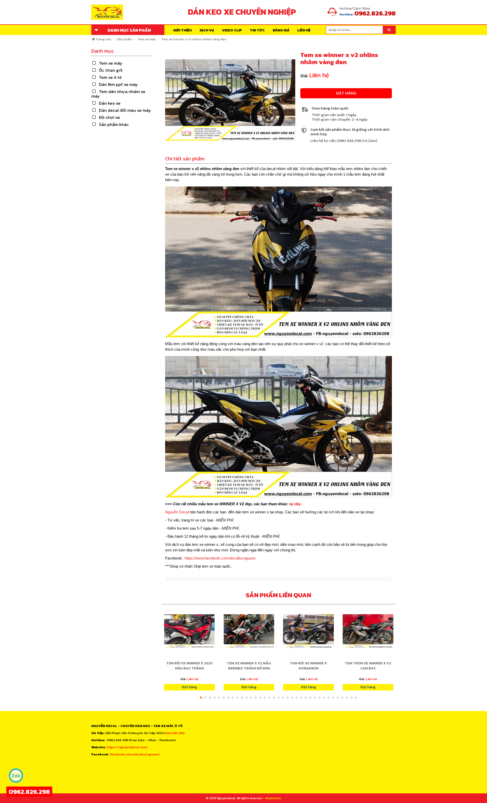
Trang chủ (103, 39)
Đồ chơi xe (109, 117)
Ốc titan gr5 (111, 70)
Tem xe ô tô (110, 77)
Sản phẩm (124, 39)
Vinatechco (273, 798)
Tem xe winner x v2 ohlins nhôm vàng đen (194, 39)
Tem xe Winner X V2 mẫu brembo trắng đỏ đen (249, 666)
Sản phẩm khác (114, 124)
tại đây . (296, 504)
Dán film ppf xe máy (118, 84)
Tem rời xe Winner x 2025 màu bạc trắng (189, 666)
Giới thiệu (182, 30)
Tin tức (257, 30)
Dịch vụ (207, 30)
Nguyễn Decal (177, 512)
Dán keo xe (109, 103)
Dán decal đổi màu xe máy (125, 110)
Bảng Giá (281, 30)
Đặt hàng (346, 93)
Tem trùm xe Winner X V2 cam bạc (368, 666)
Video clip (232, 30)
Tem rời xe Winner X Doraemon (308, 666)
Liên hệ (303, 30)
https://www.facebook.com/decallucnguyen (220, 558)
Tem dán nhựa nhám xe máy (118, 93)
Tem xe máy (146, 39)
